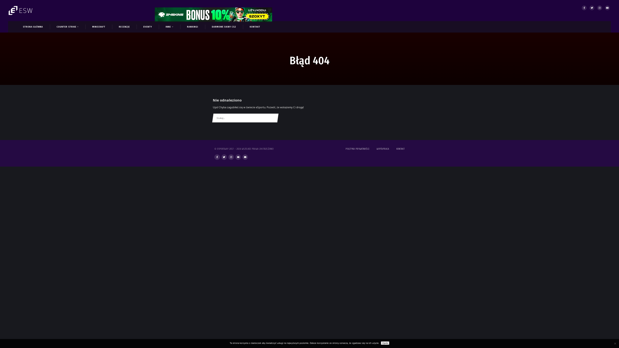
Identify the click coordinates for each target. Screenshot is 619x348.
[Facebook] (584, 7)
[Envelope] (245, 157)
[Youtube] (607, 7)
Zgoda (385, 343)
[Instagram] (599, 7)
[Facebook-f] (217, 157)
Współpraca (383, 149)
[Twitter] (592, 7)
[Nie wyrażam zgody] (615, 343)
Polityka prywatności (357, 149)
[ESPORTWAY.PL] (21, 10)
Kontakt (400, 149)
